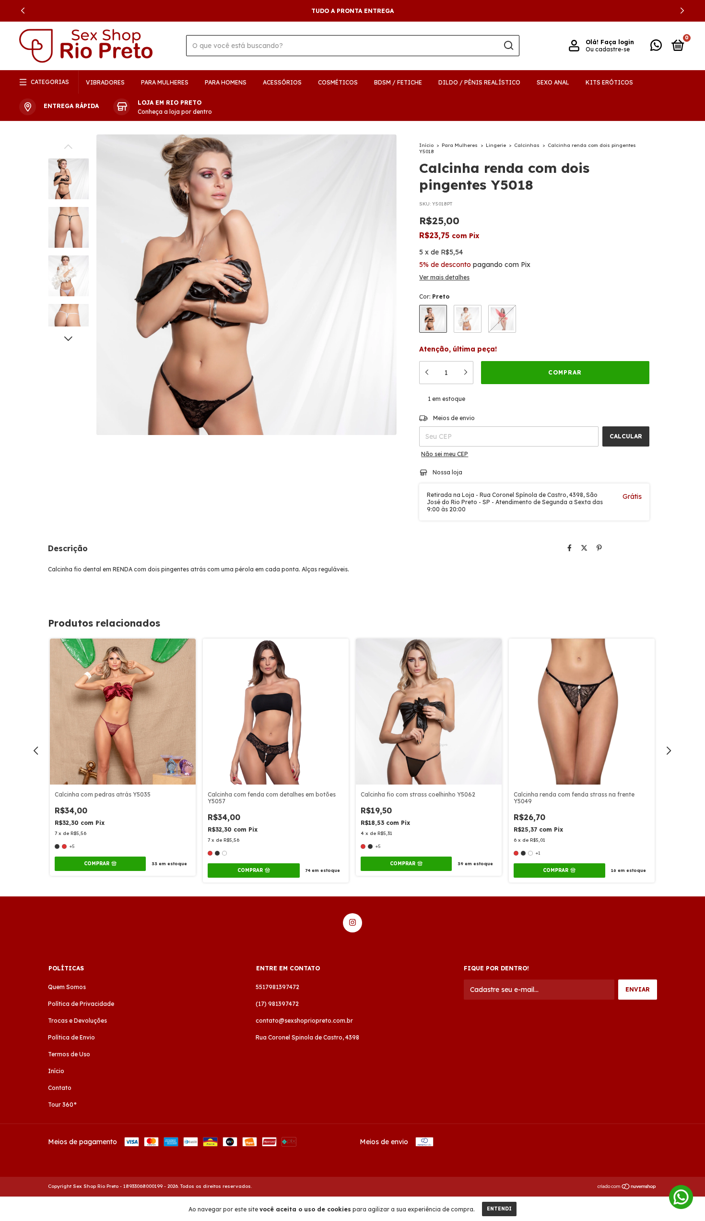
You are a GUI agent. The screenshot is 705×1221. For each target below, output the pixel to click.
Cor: (434, 296)
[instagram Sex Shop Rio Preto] (352, 922)
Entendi (499, 1209)
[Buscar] (508, 45)
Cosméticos (338, 82)
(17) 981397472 (277, 1003)
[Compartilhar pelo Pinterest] (599, 548)
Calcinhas (527, 145)
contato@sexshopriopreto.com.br (304, 1020)
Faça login (617, 42)
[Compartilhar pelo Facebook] (569, 548)
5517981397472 (277, 987)
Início (426, 145)
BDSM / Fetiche (398, 82)
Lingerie (496, 145)
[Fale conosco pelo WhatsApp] (656, 47)
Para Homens (226, 82)
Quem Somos (67, 987)
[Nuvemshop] (627, 1187)
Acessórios (282, 82)
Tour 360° (62, 1104)
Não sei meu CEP (444, 454)
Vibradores (105, 82)
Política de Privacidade (81, 1003)
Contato (59, 1087)
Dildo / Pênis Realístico (479, 82)
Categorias (50, 81)
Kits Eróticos (609, 82)
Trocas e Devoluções (77, 1020)
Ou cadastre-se (608, 49)
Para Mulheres (164, 82)
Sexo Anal (553, 82)
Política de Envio (71, 1037)
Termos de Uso (69, 1054)
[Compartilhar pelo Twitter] (584, 548)
